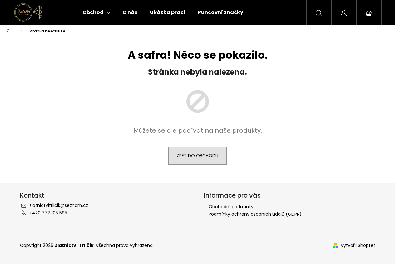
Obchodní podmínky (231, 206)
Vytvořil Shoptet (358, 245)
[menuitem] (96, 12)
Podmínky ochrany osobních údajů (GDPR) (255, 214)
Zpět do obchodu (197, 156)
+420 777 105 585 (48, 213)
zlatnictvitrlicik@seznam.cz (58, 205)
